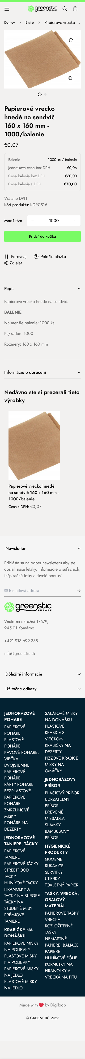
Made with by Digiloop (42, 1005)
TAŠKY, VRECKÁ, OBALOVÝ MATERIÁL (62, 899)
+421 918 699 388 (21, 641)
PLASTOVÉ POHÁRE (14, 743)
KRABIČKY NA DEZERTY (58, 748)
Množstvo (13, 220)
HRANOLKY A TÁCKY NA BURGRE (22, 892)
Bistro (30, 22)
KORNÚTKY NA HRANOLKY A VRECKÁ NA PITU (61, 970)
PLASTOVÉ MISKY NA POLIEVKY (20, 959)
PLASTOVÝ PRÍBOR (62, 793)
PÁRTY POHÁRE (19, 784)
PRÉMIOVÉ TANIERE (14, 918)
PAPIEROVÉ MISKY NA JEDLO (21, 972)
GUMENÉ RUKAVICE (54, 862)
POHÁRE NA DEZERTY (16, 826)
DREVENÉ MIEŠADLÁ (55, 815)
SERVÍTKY (54, 872)
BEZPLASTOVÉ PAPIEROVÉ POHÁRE (17, 797)
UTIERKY (52, 879)
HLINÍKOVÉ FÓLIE (61, 958)
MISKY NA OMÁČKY (54, 767)
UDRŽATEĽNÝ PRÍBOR (57, 802)
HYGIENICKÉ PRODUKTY (58, 849)
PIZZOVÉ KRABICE (61, 758)
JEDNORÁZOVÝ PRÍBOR (60, 782)
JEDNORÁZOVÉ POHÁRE (19, 716)
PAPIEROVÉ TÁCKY (21, 864)
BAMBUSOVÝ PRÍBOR (57, 834)
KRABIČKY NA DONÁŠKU (18, 933)
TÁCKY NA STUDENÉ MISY (18, 905)
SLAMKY (53, 825)
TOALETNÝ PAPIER (61, 885)
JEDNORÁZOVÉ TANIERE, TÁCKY (21, 841)
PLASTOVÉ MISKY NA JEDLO (20, 985)
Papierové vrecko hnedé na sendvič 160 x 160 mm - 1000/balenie (33, 492)
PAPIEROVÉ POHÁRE (15, 730)
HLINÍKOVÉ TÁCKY (21, 883)
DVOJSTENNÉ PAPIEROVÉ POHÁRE (17, 771)
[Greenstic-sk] (42, 8)
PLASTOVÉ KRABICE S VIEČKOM (54, 732)
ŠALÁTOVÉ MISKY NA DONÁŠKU (61, 716)
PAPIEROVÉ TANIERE (15, 854)
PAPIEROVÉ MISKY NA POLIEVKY (21, 946)
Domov (9, 22)
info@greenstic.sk (19, 653)
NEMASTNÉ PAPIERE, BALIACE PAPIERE (62, 945)
